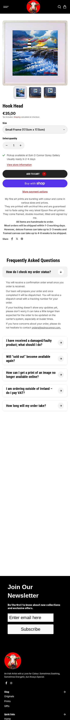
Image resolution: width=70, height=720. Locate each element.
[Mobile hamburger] (6, 7)
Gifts (6, 705)
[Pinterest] (22, 239)
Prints (7, 701)
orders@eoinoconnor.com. (46, 327)
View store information (19, 164)
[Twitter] (17, 239)
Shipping (17, 117)
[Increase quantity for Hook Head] (20, 145)
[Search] (59, 7)
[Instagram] (11, 683)
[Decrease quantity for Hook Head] (6, 145)
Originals (9, 696)
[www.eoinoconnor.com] (33, 7)
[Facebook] (12, 239)
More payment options (35, 191)
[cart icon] (64, 7)
